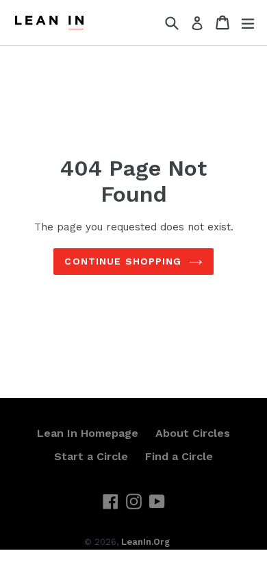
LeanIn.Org (145, 542)
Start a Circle (91, 456)
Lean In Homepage (87, 433)
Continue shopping (122, 261)
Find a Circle (179, 456)
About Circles (192, 433)
